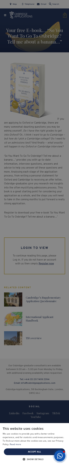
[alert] (34, 232)
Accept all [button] (34, 451)
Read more (15, 444)
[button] (59, 455)
